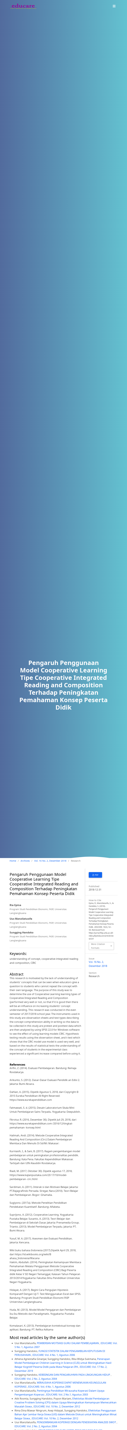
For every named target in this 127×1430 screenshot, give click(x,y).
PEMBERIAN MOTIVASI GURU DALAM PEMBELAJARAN (68, 1343)
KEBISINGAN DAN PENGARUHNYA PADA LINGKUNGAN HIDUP (75, 1374)
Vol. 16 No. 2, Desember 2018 (50, 860)
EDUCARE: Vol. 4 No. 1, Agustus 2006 (54, 1355)
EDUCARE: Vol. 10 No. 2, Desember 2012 (57, 1406)
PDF (96, 875)
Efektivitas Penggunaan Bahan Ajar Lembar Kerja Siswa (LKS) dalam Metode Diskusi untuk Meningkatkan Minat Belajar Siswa (66, 1414)
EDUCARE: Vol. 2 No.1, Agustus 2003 (67, 1394)
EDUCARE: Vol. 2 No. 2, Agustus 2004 (36, 1378)
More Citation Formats (98, 946)
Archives (25, 860)
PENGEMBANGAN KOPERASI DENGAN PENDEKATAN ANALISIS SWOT (77, 1422)
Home (13, 860)
